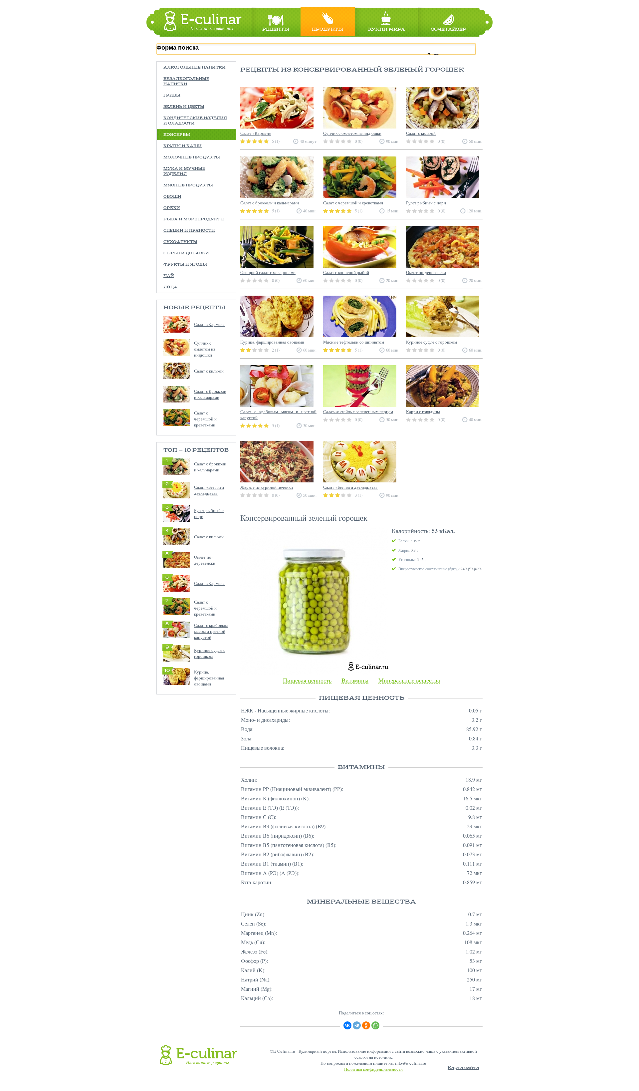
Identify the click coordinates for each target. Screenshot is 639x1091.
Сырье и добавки (186, 253)
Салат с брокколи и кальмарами (210, 394)
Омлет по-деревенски (204, 560)
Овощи (172, 197)
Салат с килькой (209, 371)
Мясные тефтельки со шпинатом (353, 342)
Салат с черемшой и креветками (205, 419)
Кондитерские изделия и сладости (195, 121)
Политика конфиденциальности (373, 1069)
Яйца (170, 287)
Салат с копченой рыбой (346, 272)
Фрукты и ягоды (185, 265)
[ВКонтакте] (347, 1025)
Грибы (171, 96)
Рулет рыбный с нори (426, 203)
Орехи (171, 208)
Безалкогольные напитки (186, 81)
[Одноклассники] (366, 1025)
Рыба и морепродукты (194, 219)
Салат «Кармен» (209, 324)
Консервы (176, 135)
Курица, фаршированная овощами (209, 678)
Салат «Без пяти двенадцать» (209, 490)
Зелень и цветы (183, 107)
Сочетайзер (448, 29)
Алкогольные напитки (194, 68)
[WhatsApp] (375, 1025)
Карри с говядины (423, 411)
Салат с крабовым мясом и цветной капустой (211, 631)
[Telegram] (357, 1025)
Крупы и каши (182, 146)
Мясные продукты (188, 185)
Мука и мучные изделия (184, 171)
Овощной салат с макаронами (268, 272)
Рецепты (275, 29)
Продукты (327, 29)
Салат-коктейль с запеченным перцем (358, 411)
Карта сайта (463, 1068)
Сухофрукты (180, 242)
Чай (168, 276)
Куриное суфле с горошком (209, 653)
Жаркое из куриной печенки (266, 487)
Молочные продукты (191, 157)
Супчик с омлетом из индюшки (204, 349)
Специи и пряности (189, 231)
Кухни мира (386, 29)
